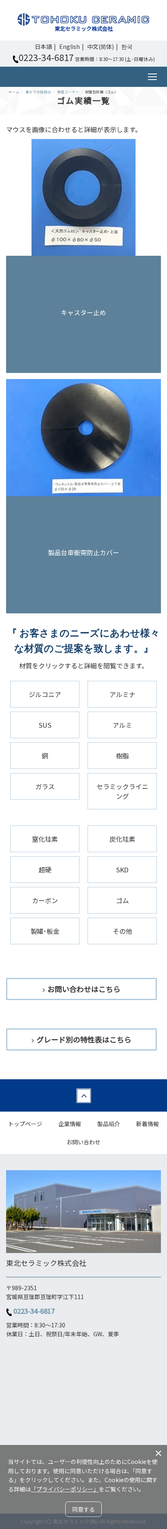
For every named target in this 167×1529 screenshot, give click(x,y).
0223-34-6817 (34, 1311)
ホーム (14, 91)
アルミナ (122, 694)
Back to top (83, 1095)
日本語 (43, 46)
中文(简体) (100, 46)
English (69, 46)
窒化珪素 (45, 839)
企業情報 (69, 1124)
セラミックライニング (122, 791)
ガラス (45, 786)
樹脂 (122, 755)
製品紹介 (108, 1124)
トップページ (25, 1124)
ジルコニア (45, 694)
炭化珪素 (122, 839)
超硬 (45, 869)
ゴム (122, 900)
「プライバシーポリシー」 (65, 1489)
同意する (83, 1509)
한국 (127, 46)
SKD (122, 869)
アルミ (122, 725)
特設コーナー (68, 91)
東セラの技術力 (38, 91)
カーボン (45, 900)
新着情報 (147, 1124)
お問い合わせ (83, 1142)
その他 (122, 931)
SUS (45, 725)
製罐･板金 (45, 931)
